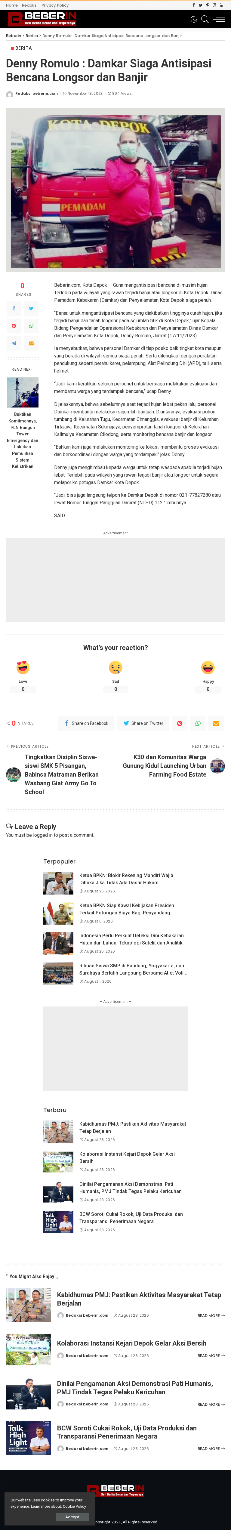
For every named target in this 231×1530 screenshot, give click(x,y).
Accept (72, 1517)
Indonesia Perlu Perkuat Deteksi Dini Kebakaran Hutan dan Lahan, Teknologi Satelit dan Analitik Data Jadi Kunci (131, 943)
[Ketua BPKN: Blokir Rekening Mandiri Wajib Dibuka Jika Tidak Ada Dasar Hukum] (58, 883)
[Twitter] (200, 5)
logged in (43, 835)
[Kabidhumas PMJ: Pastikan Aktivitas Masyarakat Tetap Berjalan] (58, 1131)
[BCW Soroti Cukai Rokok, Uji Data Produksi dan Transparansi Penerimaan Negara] (58, 1222)
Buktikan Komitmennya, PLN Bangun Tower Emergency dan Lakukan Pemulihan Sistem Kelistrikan (22, 440)
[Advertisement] (115, 580)
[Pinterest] (207, 5)
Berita (23, 48)
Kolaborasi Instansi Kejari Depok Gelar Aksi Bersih (131, 1343)
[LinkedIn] (221, 5)
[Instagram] (214, 5)
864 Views (122, 93)
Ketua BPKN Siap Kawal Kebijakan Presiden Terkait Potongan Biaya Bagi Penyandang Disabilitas (126, 913)
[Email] (31, 343)
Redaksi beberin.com (36, 93)
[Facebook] (193, 5)
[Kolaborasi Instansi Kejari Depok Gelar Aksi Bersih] (58, 1162)
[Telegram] (14, 343)
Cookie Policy (74, 1506)
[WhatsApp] (31, 326)
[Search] (203, 19)
